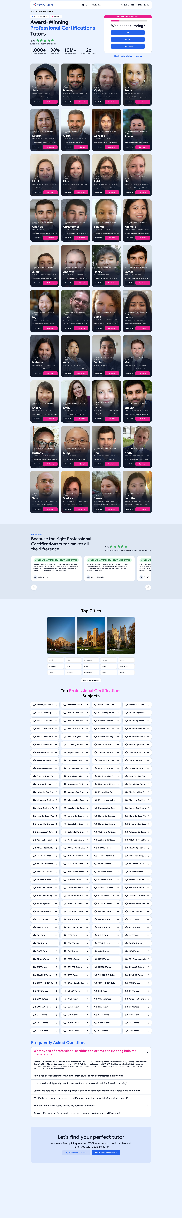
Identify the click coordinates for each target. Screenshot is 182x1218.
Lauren (37, 135)
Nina (66, 181)
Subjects (84, 5)
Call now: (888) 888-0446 (133, 5)
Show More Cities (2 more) (91, 680)
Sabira (129, 317)
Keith (128, 453)
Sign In (146, 5)
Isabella (37, 362)
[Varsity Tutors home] (43, 5)
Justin (36, 272)
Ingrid (36, 317)
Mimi (35, 181)
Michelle (130, 226)
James (129, 272)
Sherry (36, 407)
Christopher (71, 226)
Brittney (37, 453)
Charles (37, 226)
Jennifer (130, 498)
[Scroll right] (148, 587)
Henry (98, 272)
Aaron (129, 136)
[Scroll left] (34, 587)
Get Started (50, 102)
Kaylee (98, 90)
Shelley (68, 498)
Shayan (129, 407)
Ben (96, 453)
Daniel (98, 362)
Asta (66, 362)
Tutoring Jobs (96, 5)
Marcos (68, 90)
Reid (97, 181)
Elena (97, 316)
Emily (128, 90)
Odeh (67, 135)
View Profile (37, 102)
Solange (99, 226)
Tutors (32, 11)
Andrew (68, 272)
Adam (36, 90)
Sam (35, 498)
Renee (98, 498)
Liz (126, 181)
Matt (128, 362)
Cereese (99, 135)
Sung (66, 453)
